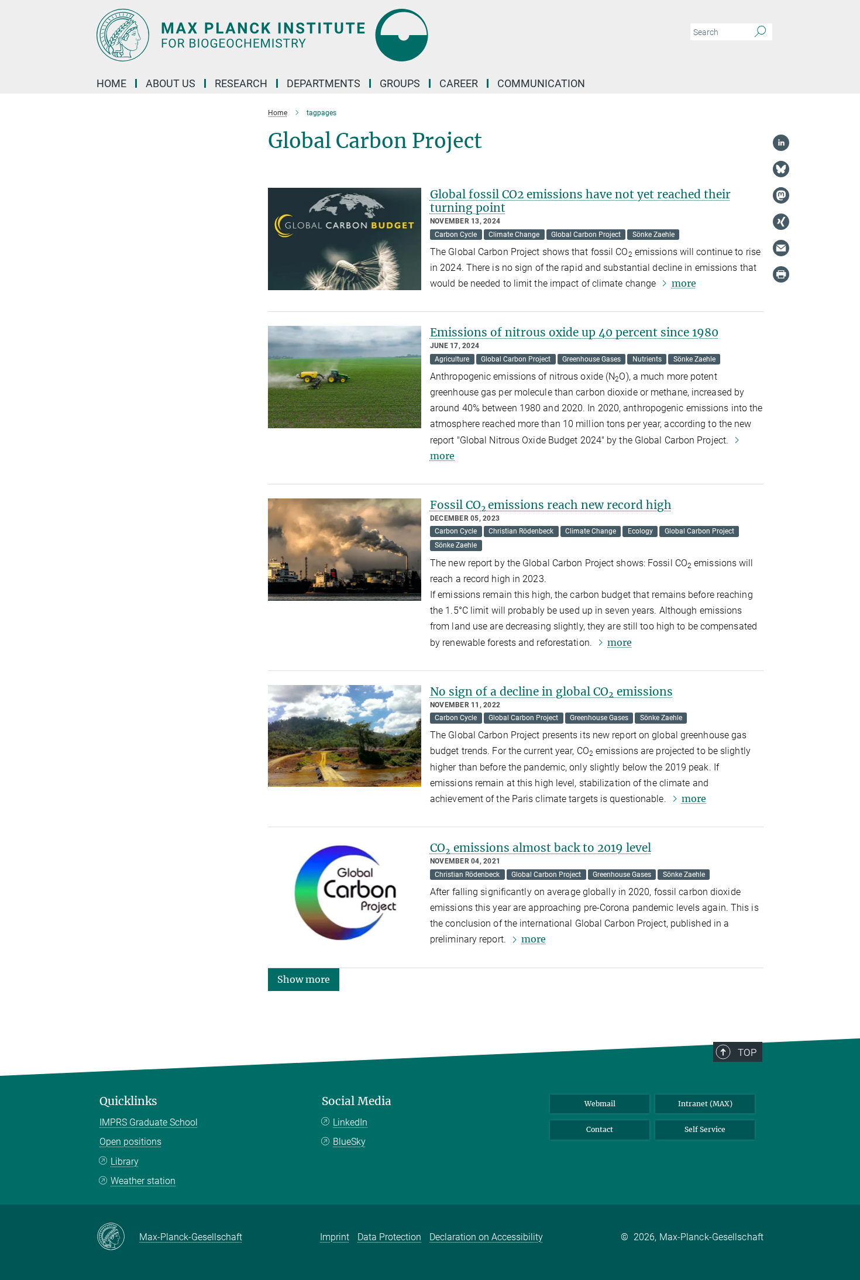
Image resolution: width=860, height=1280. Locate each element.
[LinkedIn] (781, 143)
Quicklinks (128, 1101)
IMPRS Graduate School (148, 1122)
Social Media (356, 1101)
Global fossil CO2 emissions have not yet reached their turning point (580, 201)
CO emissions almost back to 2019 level (540, 848)
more (684, 283)
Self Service (704, 1129)
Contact (599, 1129)
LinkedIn (350, 1122)
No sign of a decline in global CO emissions (551, 691)
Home (111, 83)
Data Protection (389, 1237)
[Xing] (781, 221)
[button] (303, 978)
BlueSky (349, 1141)
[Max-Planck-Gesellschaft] (118, 1237)
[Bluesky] (781, 169)
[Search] (760, 32)
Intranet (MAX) (705, 1103)
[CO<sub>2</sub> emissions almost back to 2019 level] (344, 892)
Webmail (599, 1103)
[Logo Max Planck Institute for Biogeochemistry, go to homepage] (316, 35)
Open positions (130, 1141)
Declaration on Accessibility (486, 1237)
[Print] (781, 274)
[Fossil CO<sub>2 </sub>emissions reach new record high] (344, 549)
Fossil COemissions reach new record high (551, 505)
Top (747, 1052)
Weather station (143, 1180)
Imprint (334, 1237)
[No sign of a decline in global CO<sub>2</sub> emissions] (344, 736)
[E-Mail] (781, 248)
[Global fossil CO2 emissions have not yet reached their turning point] (344, 239)
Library (125, 1161)
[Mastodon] (781, 195)
